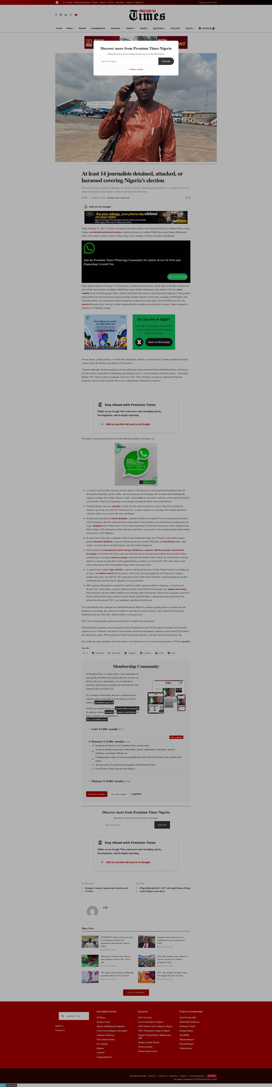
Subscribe (166, 61)
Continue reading (136, 69)
